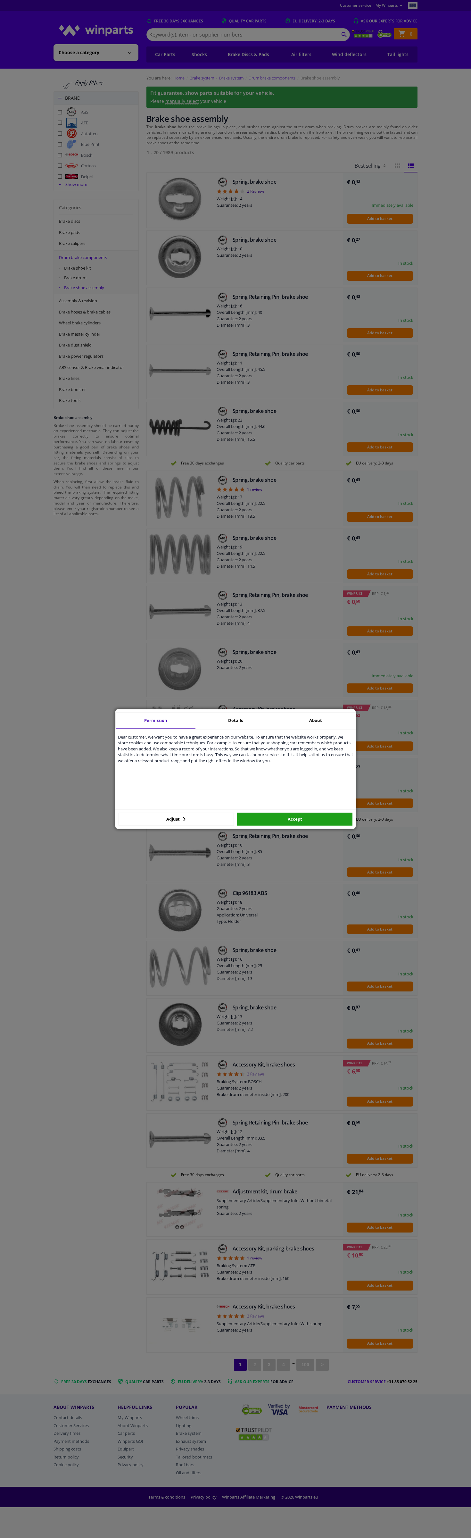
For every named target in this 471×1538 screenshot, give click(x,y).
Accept (295, 819)
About (315, 720)
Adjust (173, 819)
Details (235, 720)
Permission (155, 720)
